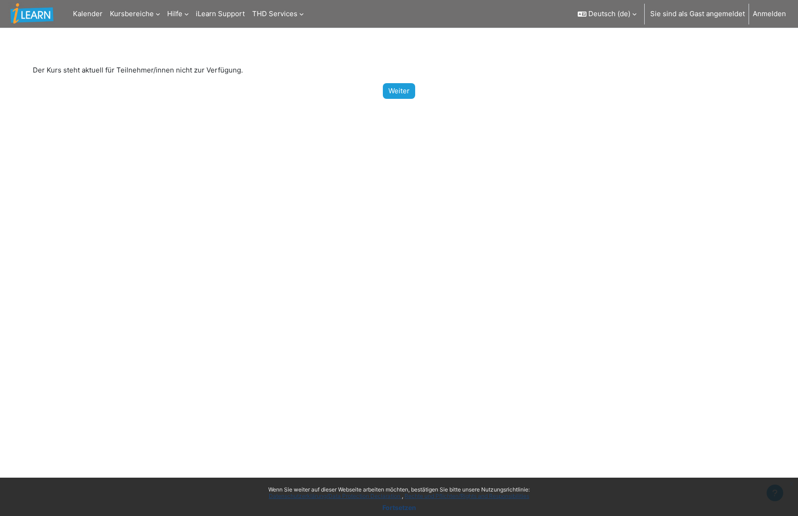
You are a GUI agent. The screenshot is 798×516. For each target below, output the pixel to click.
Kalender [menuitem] (88, 13)
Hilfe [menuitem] (174, 13)
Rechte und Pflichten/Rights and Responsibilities (467, 495)
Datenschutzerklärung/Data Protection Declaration (335, 495)
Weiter (399, 90)
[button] (607, 14)
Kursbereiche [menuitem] (132, 13)
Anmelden (769, 13)
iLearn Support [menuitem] (220, 13)
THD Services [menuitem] (274, 13)
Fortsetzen (399, 507)
